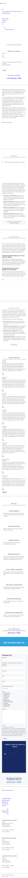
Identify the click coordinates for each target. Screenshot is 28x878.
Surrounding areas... (6, 13)
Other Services (6, 706)
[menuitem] (3, 876)
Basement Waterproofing (8, 701)
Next (4, 70)
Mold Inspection (6, 694)
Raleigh (7, 11)
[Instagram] (4, 811)
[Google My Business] (8, 811)
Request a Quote (3, 3)
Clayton (18, 11)
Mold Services (5, 802)
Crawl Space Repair (6, 798)
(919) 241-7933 (5, 18)
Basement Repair (6, 800)
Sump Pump (6, 703)
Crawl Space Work (7, 693)
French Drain (6, 697)
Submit (5, 738)
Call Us (3, 22)
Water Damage (6, 696)
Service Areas (5, 803)
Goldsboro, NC (5, 89)
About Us (4, 805)
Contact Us (4, 20)
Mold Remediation (7, 700)
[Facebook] (3, 811)
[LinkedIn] (6, 811)
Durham (11, 11)
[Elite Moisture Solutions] (12, 29)
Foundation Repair (7, 704)
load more (4, 492)
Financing (5, 698)
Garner (15, 11)
